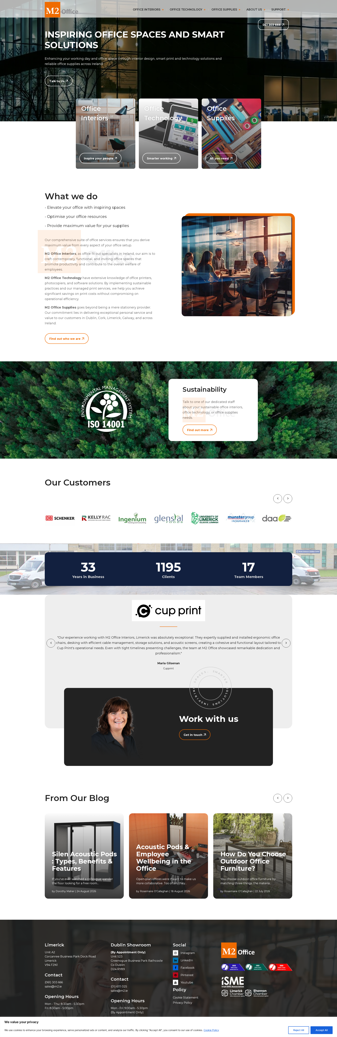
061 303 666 (272, 25)
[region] (168, 1027)
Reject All (298, 1030)
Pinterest (187, 975)
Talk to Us (56, 81)
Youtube (186, 982)
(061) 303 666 (54, 982)
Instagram (187, 953)
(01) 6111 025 (119, 986)
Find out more (198, 430)
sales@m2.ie (53, 986)
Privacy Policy (182, 1002)
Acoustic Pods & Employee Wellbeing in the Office (163, 857)
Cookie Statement (185, 997)
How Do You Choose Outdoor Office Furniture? (253, 861)
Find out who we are (65, 338)
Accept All (322, 1030)
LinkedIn (186, 960)
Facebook (187, 967)
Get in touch (193, 735)
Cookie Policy (211, 1030)
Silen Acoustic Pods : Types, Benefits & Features (84, 861)
